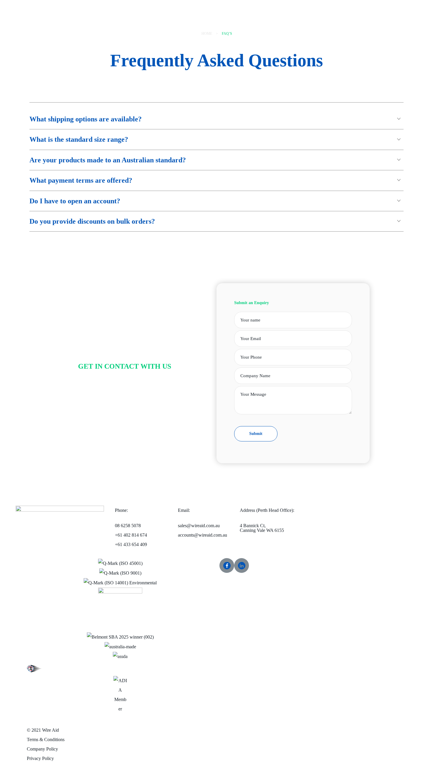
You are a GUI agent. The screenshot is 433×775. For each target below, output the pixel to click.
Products (159, 7)
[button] (317, 6)
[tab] (216, 119)
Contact (206, 22)
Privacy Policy (40, 758)
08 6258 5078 (131, 535)
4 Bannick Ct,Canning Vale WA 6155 (262, 528)
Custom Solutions (167, 22)
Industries (178, 7)
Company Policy (42, 748)
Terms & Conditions (46, 739)
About (191, 22)
